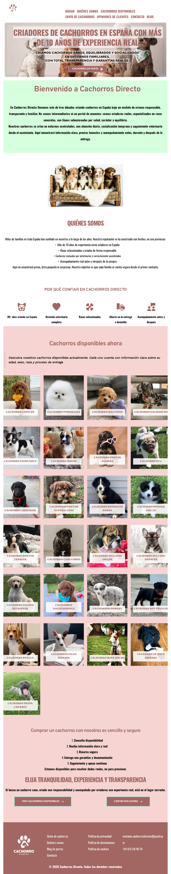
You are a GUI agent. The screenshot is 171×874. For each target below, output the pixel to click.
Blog (150, 16)
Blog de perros (55, 849)
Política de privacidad (100, 836)
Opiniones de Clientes (112, 16)
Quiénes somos (87, 11)
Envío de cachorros (80, 16)
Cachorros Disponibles (118, 11)
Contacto (137, 16)
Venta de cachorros (57, 836)
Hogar (69, 11)
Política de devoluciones (101, 842)
